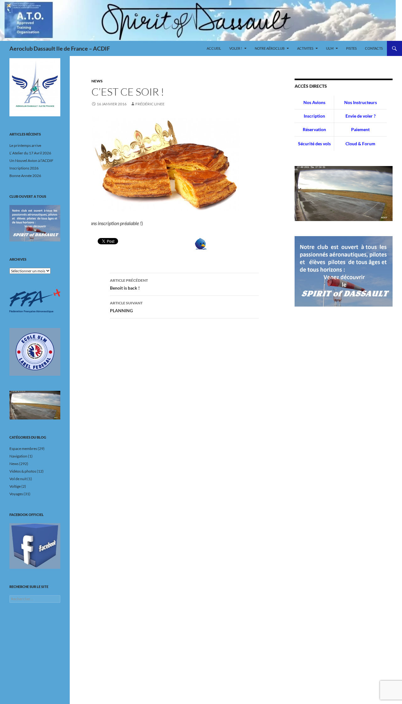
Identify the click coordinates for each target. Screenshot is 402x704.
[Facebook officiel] (34, 545)
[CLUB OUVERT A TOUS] (34, 223)
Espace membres (23, 448)
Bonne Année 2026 (25, 175)
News (97, 81)
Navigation (18, 456)
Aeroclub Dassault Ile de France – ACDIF (59, 48)
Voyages (16, 493)
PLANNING (126, 307)
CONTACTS (374, 48)
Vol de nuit (18, 478)
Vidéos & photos (22, 471)
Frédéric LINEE (150, 104)
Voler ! (235, 48)
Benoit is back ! (129, 284)
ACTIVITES (305, 48)
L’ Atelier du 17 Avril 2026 (30, 153)
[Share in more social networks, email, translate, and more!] (201, 243)
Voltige (15, 486)
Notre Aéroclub (270, 48)
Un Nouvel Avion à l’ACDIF (31, 160)
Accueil (214, 48)
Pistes (351, 48)
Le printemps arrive (25, 145)
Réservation (314, 129)
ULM (330, 48)
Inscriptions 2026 (24, 168)
